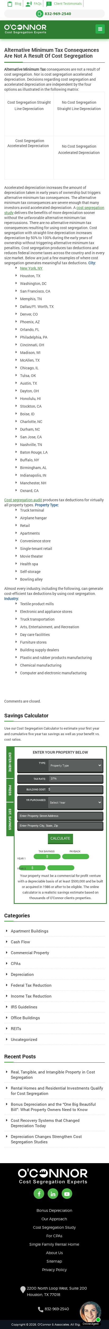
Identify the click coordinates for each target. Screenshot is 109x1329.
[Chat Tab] (54, 664)
